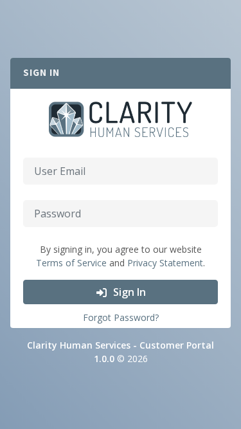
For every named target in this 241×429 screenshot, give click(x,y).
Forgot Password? (121, 317)
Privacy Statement (165, 263)
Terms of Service (71, 263)
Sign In (128, 292)
